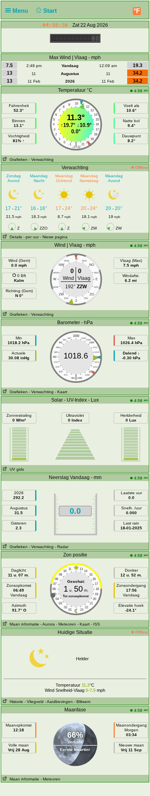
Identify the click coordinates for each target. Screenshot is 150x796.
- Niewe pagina (54, 237)
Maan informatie (23, 624)
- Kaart (61, 392)
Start (51, 10)
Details (14, 237)
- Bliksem (82, 701)
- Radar (61, 547)
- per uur (31, 237)
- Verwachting (41, 159)
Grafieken (17, 159)
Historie (15, 701)
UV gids (15, 469)
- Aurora (47, 624)
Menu (21, 10)
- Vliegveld (34, 701)
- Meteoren (66, 624)
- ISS (95, 624)
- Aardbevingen (59, 701)
